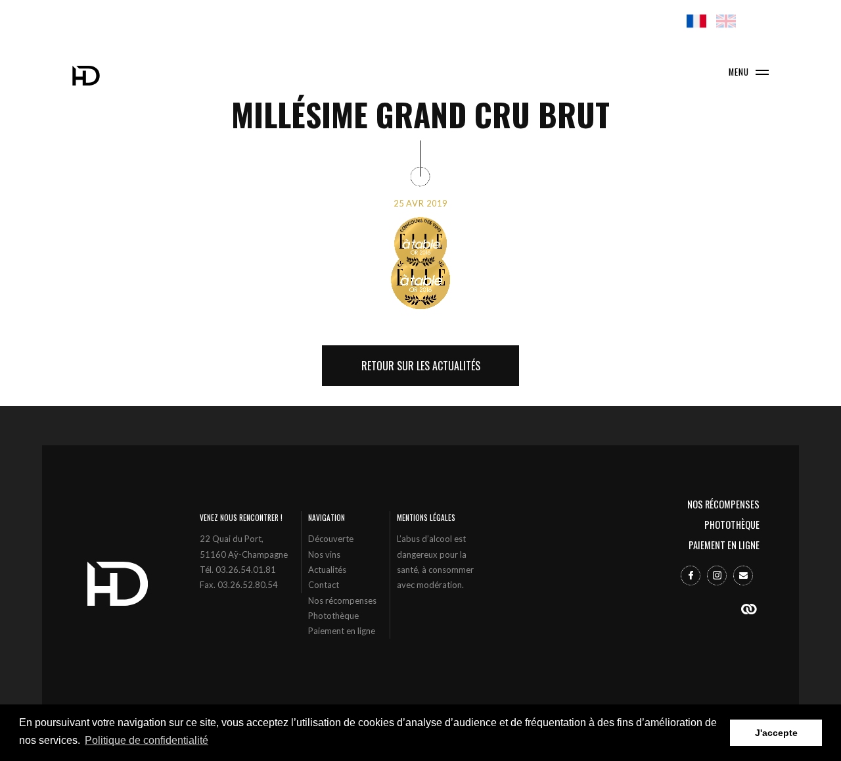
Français (696, 21)
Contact (323, 584)
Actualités (327, 569)
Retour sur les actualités (420, 366)
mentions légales (426, 517)
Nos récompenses (342, 600)
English (726, 21)
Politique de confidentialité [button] (146, 740)
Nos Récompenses (723, 504)
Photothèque (333, 615)
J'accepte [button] (776, 732)
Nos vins (324, 554)
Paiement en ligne (341, 631)
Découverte (330, 538)
